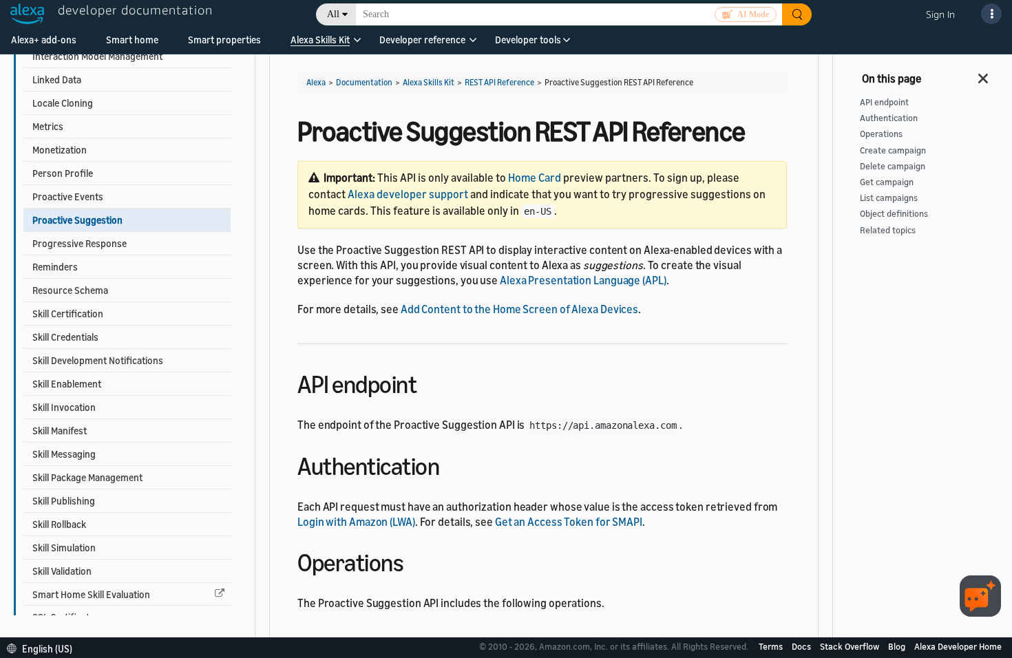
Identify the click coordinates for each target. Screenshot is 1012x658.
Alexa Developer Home (958, 646)
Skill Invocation (64, 407)
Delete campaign (892, 166)
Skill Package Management (87, 477)
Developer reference (422, 39)
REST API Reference (499, 82)
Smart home (132, 39)
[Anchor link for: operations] (415, 561)
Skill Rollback (59, 524)
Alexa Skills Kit (320, 39)
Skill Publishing (63, 501)
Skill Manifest (59, 430)
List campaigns (889, 198)
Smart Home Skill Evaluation (91, 594)
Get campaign (887, 182)
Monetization (59, 150)
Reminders (55, 267)
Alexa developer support (408, 194)
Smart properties (224, 39)
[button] (320, 44)
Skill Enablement (66, 384)
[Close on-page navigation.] (983, 74)
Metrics (47, 126)
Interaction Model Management (97, 56)
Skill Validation (62, 571)
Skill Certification (67, 313)
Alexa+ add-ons (43, 39)
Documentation (364, 82)
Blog (897, 646)
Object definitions (894, 214)
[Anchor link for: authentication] (451, 464)
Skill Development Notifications (97, 360)
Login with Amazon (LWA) (356, 522)
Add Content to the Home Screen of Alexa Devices (519, 309)
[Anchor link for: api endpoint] (429, 382)
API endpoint (884, 102)
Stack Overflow (850, 646)
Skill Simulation (64, 547)
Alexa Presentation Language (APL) (583, 280)
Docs (802, 646)
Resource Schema (70, 290)
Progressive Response (79, 243)
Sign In (940, 14)
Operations (881, 134)
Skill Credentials (65, 337)
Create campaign (893, 150)
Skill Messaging (64, 454)
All (333, 14)
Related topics (888, 230)
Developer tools (528, 39)
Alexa (316, 82)
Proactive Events (67, 196)
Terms (772, 646)
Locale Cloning (62, 103)
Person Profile (62, 173)
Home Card (534, 177)
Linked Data (56, 79)
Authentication (889, 118)
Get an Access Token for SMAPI (568, 522)
